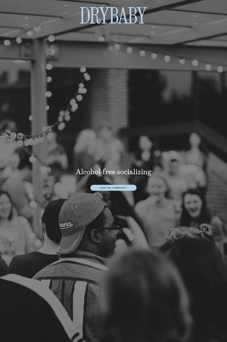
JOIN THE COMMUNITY (113, 188)
